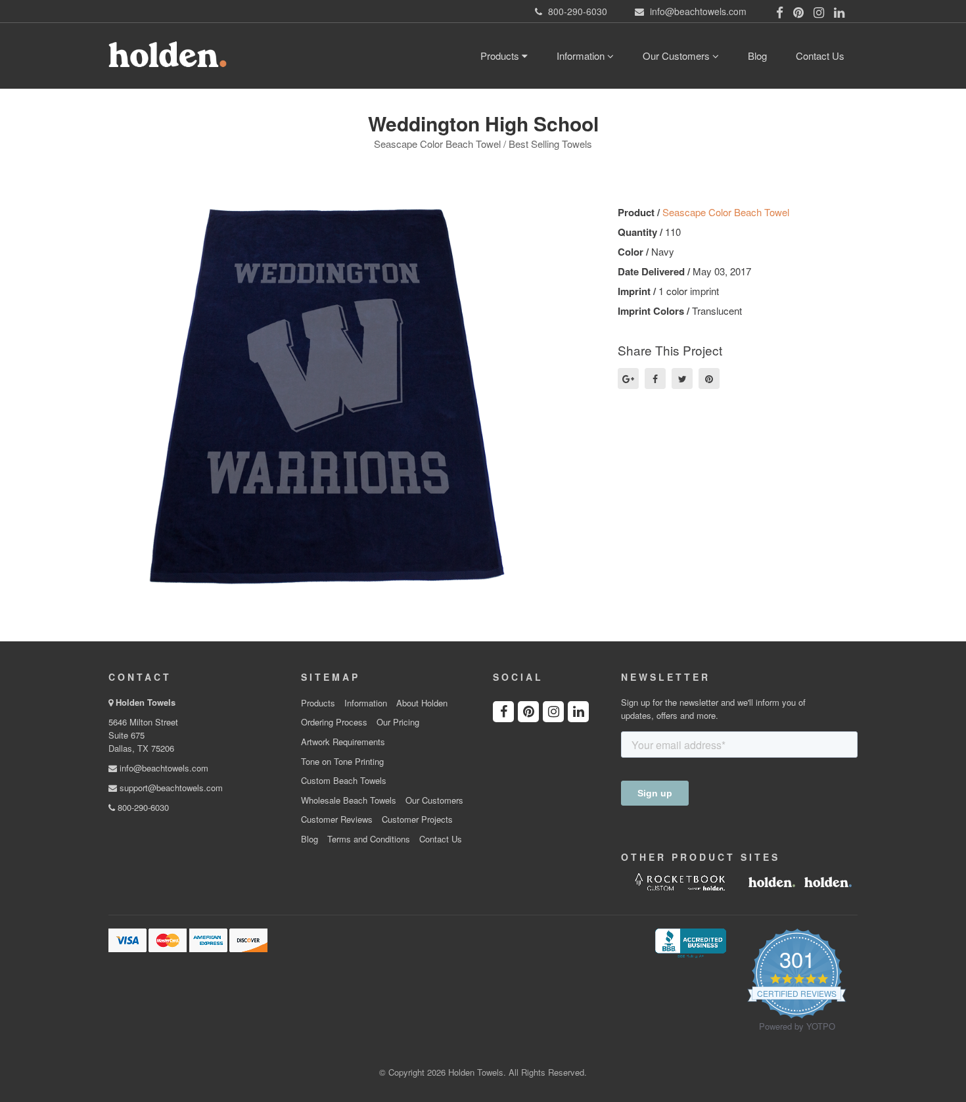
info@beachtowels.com (162, 768)
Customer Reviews (337, 819)
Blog (757, 55)
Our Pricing (398, 722)
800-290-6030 (142, 807)
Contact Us (820, 55)
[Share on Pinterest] (709, 378)
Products (501, 55)
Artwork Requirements (343, 742)
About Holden (422, 703)
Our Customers (677, 55)
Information (582, 55)
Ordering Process (334, 722)
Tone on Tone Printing (342, 762)
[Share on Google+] (628, 378)
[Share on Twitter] (682, 378)
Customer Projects (417, 819)
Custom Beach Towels (343, 781)
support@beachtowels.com (170, 787)
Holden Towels (145, 702)
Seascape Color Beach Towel (725, 212)
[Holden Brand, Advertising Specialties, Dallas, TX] (690, 941)
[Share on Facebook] (655, 378)
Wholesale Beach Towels (348, 800)
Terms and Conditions (368, 839)
